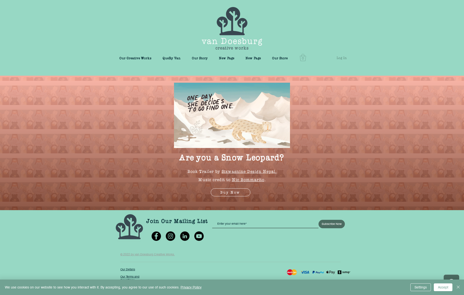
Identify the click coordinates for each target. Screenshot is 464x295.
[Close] (458, 287)
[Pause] (180, 141)
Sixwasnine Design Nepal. (249, 171)
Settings (420, 287)
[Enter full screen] (283, 141)
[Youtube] (199, 236)
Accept (443, 287)
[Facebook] (156, 236)
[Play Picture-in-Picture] (275, 141)
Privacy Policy (191, 287)
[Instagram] (170, 236)
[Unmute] (188, 141)
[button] (303, 57)
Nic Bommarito (248, 179)
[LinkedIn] (184, 236)
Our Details (127, 269)
